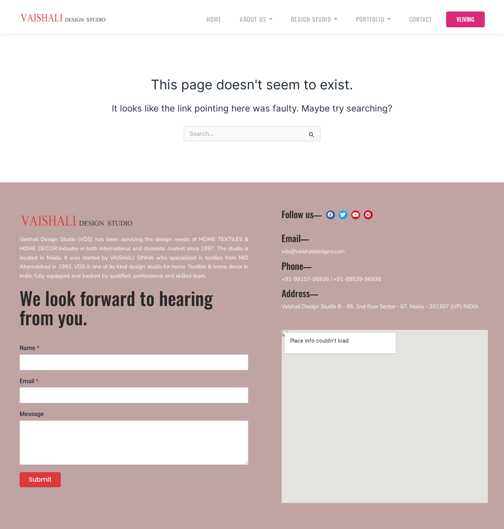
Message (32, 414)
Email (29, 381)
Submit (40, 479)
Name (29, 347)
